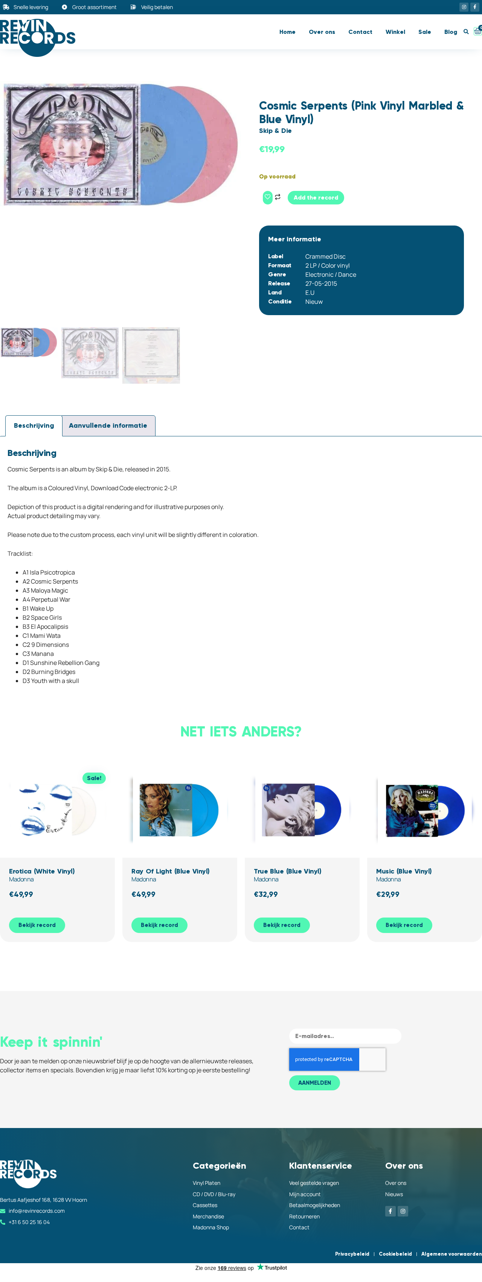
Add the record (316, 197)
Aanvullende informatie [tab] (108, 425)
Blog (450, 31)
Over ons (322, 31)
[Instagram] (463, 7)
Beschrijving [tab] (34, 425)
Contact (360, 31)
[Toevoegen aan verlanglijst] (268, 197)
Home (287, 31)
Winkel (395, 31)
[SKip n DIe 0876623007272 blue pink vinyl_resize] (120, 145)
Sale (424, 31)
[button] (466, 32)
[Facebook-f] (474, 7)
